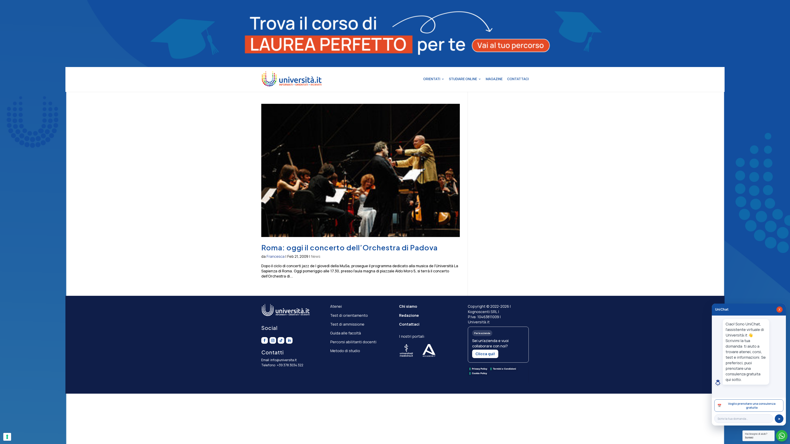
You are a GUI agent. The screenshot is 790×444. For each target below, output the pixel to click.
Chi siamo (408, 306)
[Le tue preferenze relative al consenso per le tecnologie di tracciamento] (7, 437)
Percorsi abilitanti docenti (353, 341)
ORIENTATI (431, 79)
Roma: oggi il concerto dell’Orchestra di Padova (349, 247)
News (315, 256)
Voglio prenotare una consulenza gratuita (746, 405)
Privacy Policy (479, 368)
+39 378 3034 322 (290, 365)
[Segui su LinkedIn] (289, 340)
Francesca (275, 256)
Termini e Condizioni (504, 368)
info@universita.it (284, 360)
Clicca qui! (485, 353)
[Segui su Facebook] (264, 340)
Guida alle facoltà (345, 333)
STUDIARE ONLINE (463, 79)
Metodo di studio (345, 350)
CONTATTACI (518, 79)
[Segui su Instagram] (273, 340)
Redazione (409, 315)
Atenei (336, 306)
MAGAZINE (494, 79)
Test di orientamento (349, 315)
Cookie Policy (479, 373)
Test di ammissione (347, 324)
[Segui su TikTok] (281, 340)
